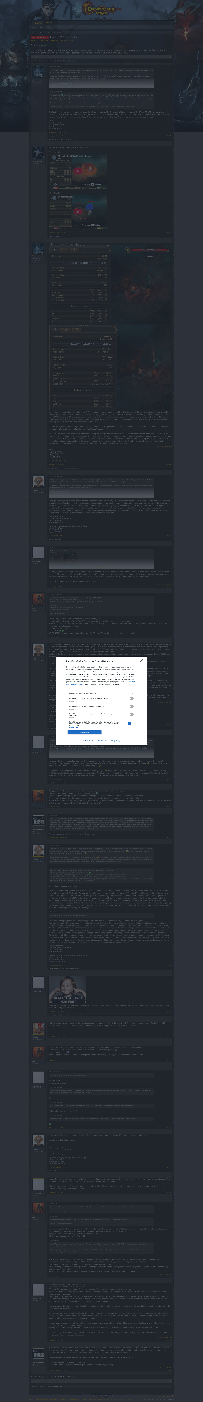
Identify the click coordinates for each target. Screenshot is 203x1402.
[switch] (131, 698)
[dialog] (101, 701)
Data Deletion (88, 741)
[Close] (142, 661)
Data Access (101, 741)
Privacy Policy (115, 741)
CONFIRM (84, 732)
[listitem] (101, 693)
